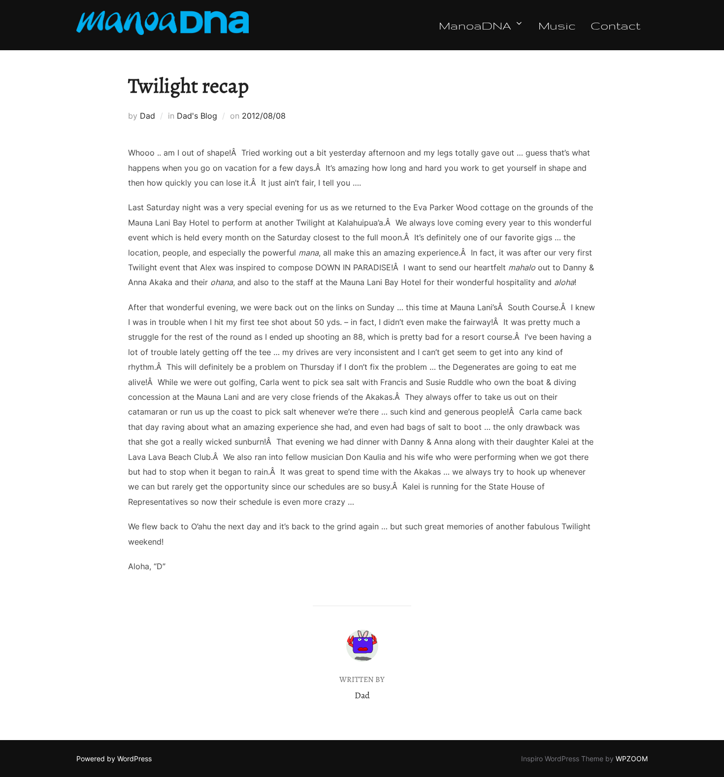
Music (557, 25)
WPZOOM (632, 758)
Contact (615, 25)
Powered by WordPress (114, 758)
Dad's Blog (197, 116)
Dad (147, 116)
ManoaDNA (475, 25)
